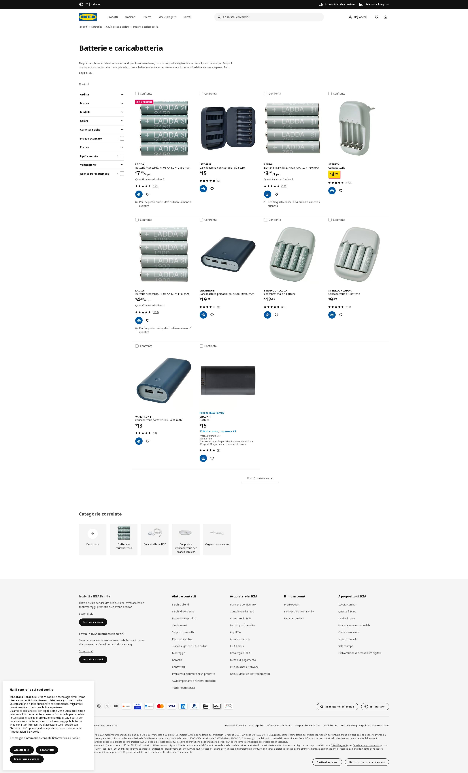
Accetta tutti (21, 749)
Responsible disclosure (307, 725)
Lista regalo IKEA (240, 653)
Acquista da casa (240, 639)
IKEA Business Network (244, 667)
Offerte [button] (146, 17)
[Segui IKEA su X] (107, 706)
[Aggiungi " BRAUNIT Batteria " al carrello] (203, 458)
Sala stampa (345, 646)
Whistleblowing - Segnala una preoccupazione (365, 725)
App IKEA (235, 632)
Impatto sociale (347, 639)
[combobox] (268, 17)
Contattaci (178, 667)
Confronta (146, 93)
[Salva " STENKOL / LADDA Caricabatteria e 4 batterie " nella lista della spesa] (276, 315)
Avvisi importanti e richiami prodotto (194, 680)
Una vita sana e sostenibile (354, 625)
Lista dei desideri (294, 618)
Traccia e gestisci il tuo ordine (189, 646)
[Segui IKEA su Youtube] (116, 706)
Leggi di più (85, 72)
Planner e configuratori (243, 604)
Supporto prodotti (183, 632)
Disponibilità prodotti (184, 618)
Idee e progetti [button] (167, 17)
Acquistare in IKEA (241, 618)
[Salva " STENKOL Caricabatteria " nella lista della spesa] (340, 190)
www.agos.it (193, 748)
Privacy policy (256, 725)
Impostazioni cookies (26, 759)
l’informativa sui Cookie (66, 738)
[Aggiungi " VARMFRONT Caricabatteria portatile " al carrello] (203, 315)
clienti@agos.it (339, 745)
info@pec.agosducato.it (366, 745)
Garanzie (177, 660)
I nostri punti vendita (242, 625)
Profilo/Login (291, 604)
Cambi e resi (179, 625)
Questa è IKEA (347, 611)
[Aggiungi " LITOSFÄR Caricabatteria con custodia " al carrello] (203, 188)
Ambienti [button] (130, 17)
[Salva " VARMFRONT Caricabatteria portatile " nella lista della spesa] (212, 315)
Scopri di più (86, 613)
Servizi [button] (187, 17)
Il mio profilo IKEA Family (299, 611)
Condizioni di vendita (235, 725)
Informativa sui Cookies (279, 725)
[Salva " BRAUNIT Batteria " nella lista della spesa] (212, 458)
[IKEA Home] (88, 17)
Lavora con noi (347, 604)
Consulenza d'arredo (242, 611)
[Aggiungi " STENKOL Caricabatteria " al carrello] (332, 190)
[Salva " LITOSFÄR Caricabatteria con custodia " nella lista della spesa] (212, 188)
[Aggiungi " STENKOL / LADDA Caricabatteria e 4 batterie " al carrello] (267, 315)
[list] (234, 539)
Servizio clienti (180, 604)
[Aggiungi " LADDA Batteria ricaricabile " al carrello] (139, 194)
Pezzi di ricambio (182, 639)
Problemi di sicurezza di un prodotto (193, 674)
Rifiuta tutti (47, 749)
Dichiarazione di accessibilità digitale (360, 653)
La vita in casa (346, 618)
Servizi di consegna (183, 611)
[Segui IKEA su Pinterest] (99, 706)
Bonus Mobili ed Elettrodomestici (250, 674)
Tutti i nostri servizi (183, 687)
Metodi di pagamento (243, 660)
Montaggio (178, 653)
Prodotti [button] (113, 17)
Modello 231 (330, 725)
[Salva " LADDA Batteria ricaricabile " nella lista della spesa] (147, 194)
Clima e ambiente (348, 632)
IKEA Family (237, 646)
